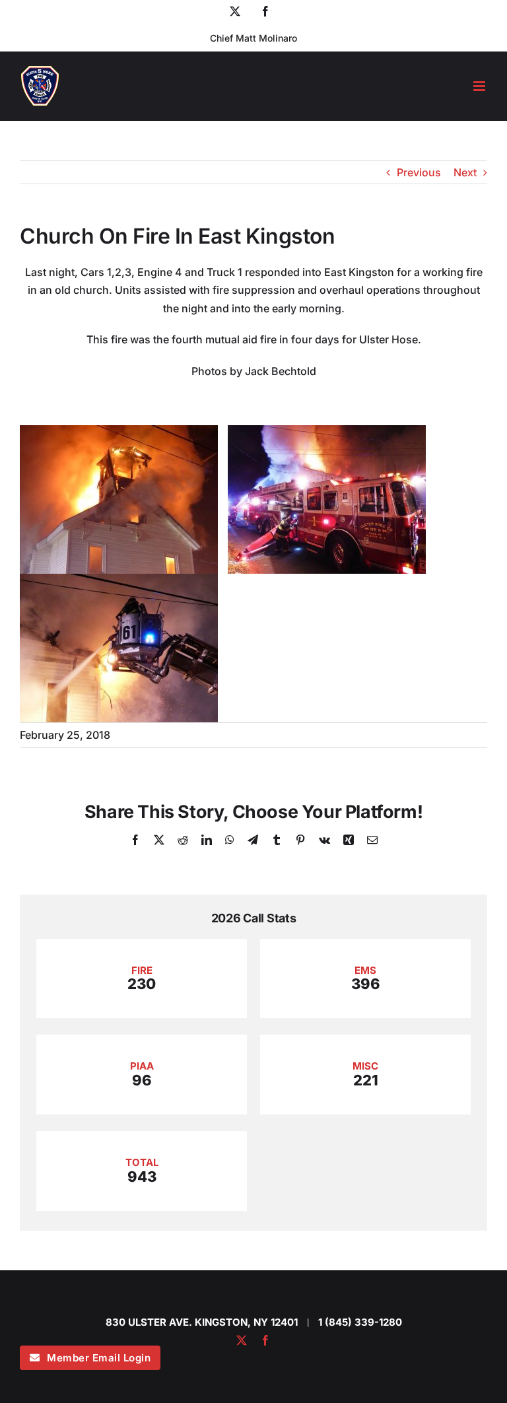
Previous (419, 172)
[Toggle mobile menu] (480, 86)
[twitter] (241, 1340)
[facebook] (265, 1340)
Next (465, 172)
